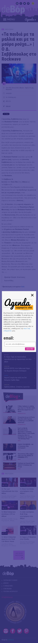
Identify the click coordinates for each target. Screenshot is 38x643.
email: (8, 338)
